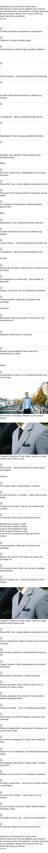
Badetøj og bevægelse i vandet (13, 524)
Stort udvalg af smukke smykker (13, 526)
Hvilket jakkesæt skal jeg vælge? (14, 531)
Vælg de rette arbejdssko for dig (13, 529)
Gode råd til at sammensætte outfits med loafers (20, 533)
